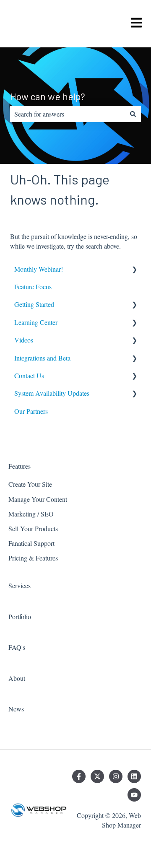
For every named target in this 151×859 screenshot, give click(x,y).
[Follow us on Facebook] (79, 776)
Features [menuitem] (19, 466)
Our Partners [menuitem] (31, 411)
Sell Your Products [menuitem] (33, 528)
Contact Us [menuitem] (29, 375)
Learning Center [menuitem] (35, 322)
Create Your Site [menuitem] (30, 484)
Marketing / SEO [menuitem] (31, 513)
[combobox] (67, 114)
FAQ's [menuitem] (16, 647)
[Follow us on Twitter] (97, 776)
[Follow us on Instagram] (115, 776)
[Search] (133, 114)
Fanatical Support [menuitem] (31, 543)
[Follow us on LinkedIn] (134, 776)
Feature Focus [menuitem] (33, 286)
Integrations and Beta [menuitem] (42, 357)
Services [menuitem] (19, 585)
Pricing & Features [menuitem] (33, 557)
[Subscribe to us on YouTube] (134, 795)
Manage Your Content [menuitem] (37, 499)
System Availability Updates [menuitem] (51, 393)
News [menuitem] (16, 708)
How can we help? (47, 96)
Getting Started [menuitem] (34, 304)
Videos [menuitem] (23, 339)
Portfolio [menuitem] (19, 616)
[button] (134, 269)
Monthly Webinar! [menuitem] (38, 269)
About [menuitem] (16, 678)
